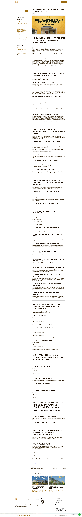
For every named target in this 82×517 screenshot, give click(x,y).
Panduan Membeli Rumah (21, 49)
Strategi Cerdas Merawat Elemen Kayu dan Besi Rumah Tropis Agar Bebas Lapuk (22, 35)
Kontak (55, 1)
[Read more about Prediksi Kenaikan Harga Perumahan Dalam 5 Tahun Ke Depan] (57, 480)
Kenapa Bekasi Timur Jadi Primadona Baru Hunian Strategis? (38, 487)
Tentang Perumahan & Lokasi (22, 53)
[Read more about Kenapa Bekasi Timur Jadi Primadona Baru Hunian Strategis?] (40, 480)
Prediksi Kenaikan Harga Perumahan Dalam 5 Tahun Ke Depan (56, 487)
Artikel (52, 1)
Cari (17, 9)
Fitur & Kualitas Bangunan (21, 47)
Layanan (47, 1)
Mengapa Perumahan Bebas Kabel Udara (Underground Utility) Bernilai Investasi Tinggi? (22, 22)
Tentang (43, 1)
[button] (64, 2)
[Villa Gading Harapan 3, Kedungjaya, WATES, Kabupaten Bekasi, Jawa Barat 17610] (61, 510)
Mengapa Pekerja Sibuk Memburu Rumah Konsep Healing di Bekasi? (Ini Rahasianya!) (21, 31)
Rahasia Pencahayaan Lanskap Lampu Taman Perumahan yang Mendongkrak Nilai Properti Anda (22, 26)
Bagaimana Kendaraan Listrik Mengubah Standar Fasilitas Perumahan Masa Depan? (22, 38)
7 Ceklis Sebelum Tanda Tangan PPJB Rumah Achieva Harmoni (46, 463)
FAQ (58, 1)
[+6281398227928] (58, 500)
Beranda (39, 1)
